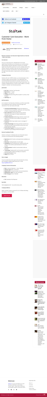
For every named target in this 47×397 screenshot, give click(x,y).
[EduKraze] (7, 4)
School (33, 7)
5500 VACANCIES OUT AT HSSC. (41, 87)
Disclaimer (31, 384)
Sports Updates (6, 11)
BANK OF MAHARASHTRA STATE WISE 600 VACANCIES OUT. (41, 102)
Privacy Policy (31, 388)
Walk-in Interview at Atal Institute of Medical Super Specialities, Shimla (41, 184)
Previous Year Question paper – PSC (31, 1)
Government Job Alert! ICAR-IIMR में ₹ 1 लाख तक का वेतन (41, 320)
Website (27, 48)
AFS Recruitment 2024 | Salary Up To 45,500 (41, 326)
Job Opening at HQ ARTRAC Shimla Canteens (41, 201)
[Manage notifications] (44, 394)
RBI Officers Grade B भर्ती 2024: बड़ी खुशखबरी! (40, 286)
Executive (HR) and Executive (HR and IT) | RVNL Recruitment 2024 (41, 233)
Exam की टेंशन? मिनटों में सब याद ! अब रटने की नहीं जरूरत (41, 313)
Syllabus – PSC (42, 1)
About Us (30, 383)
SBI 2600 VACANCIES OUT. (40, 120)
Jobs (12, 11)
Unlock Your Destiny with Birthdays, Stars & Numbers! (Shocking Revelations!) (41, 294)
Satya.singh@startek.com (7, 162)
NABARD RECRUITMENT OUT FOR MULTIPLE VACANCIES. (41, 81)
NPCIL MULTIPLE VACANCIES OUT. (40, 74)
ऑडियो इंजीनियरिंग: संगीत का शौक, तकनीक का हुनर (41, 308)
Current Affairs (6, 7)
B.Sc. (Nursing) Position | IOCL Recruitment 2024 (41, 225)
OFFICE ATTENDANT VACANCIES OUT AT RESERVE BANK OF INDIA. (41, 94)
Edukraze (10, 383)
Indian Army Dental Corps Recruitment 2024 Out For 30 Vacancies (41, 219)
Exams (26, 7)
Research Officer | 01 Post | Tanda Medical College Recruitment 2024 (41, 175)
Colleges (21, 7)
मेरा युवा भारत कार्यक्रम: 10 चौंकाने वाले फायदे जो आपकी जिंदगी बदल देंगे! (41, 302)
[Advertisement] (40, 36)
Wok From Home (16, 42)
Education (15, 7)
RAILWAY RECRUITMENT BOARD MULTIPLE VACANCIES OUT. (41, 67)
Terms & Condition (32, 389)
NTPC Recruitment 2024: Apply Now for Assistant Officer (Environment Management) (41, 210)
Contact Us (31, 386)
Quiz (17, 11)
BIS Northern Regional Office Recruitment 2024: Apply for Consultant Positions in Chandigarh (41, 193)
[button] (43, 14)
